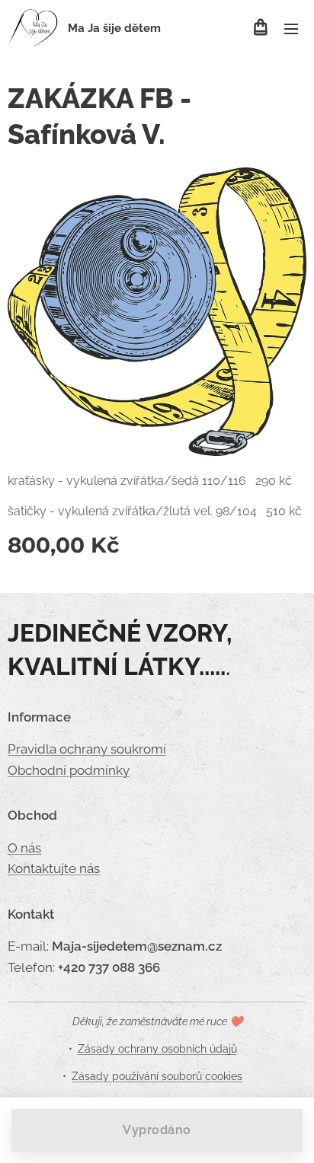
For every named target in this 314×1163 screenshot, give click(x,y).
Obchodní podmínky (69, 770)
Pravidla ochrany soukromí (87, 749)
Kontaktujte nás (54, 868)
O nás (24, 848)
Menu (291, 28)
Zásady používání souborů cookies (157, 1076)
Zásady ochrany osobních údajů (157, 1049)
